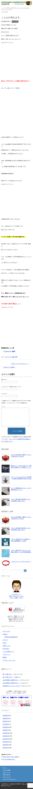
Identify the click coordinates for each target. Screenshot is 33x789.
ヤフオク (5, 640)
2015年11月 (6, 736)
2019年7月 (6, 721)
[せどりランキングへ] (16, 705)
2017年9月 (6, 724)
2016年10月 (6, 727)
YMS (16, 677)
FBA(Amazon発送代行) (11, 637)
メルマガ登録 (6, 770)
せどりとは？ (6, 631)
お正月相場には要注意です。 (11, 680)
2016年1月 (6, 730)
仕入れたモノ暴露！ (10, 351)
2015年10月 (6, 739)
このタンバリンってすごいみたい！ (21, 561)
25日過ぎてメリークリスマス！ (12, 686)
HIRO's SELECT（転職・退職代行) (11, 756)
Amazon (5, 634)
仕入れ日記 (15, 21)
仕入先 (4, 642)
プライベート (6, 654)
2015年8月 (6, 744)
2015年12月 (6, 733)
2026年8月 (6, 715)
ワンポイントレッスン (9, 660)
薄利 (16, 357)
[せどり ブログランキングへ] (16, 610)
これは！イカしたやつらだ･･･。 (20, 363)
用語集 (4, 657)
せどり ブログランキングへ (16, 611)
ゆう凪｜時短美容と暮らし (9, 759)
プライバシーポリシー (9, 779)
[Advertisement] (16, 60)
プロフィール (6, 772)
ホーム (4, 767)
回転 (13, 357)
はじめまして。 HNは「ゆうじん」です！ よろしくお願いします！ (16, 596)
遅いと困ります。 (8, 674)
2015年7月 (6, 747)
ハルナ (23, 683)
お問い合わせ (6, 774)
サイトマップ (6, 777)
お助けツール (6, 645)
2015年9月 (6, 742)
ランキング (8, 357)
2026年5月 (6, 718)
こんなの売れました (8, 651)
